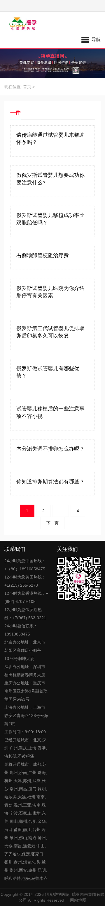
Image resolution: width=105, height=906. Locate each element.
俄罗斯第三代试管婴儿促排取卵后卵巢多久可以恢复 (50, 332)
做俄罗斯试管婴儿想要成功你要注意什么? (50, 179)
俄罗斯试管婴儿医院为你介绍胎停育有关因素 (50, 292)
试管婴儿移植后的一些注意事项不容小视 (50, 412)
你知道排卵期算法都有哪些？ (50, 482)
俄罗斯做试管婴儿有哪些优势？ (47, 372)
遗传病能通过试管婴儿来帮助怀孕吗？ (50, 138)
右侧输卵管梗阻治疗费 (42, 255)
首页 (27, 86)
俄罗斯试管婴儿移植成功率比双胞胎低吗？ (50, 219)
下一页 (52, 523)
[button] (91, 39)
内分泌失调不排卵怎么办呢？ (50, 449)
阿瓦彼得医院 (57, 894)
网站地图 (78, 900)
